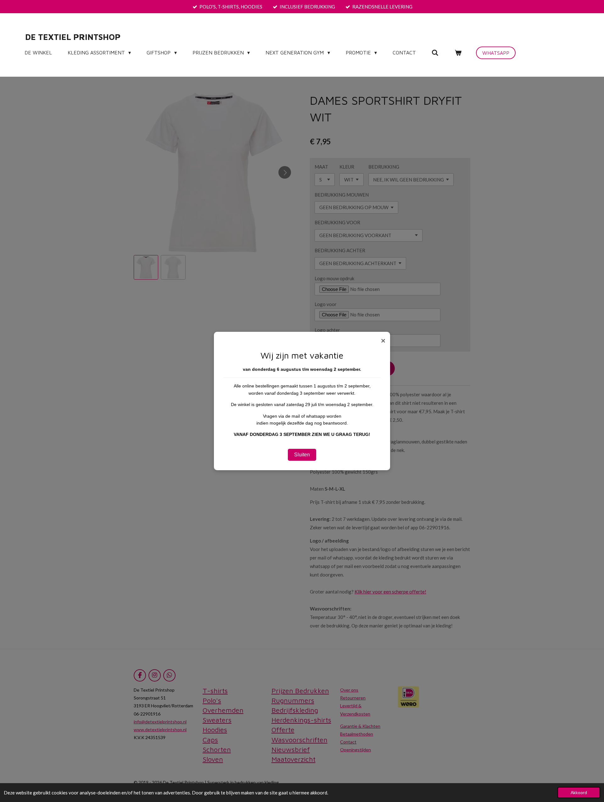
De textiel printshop (72, 37)
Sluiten (302, 454)
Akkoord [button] (579, 792)
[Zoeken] (435, 52)
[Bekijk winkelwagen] (457, 52)
